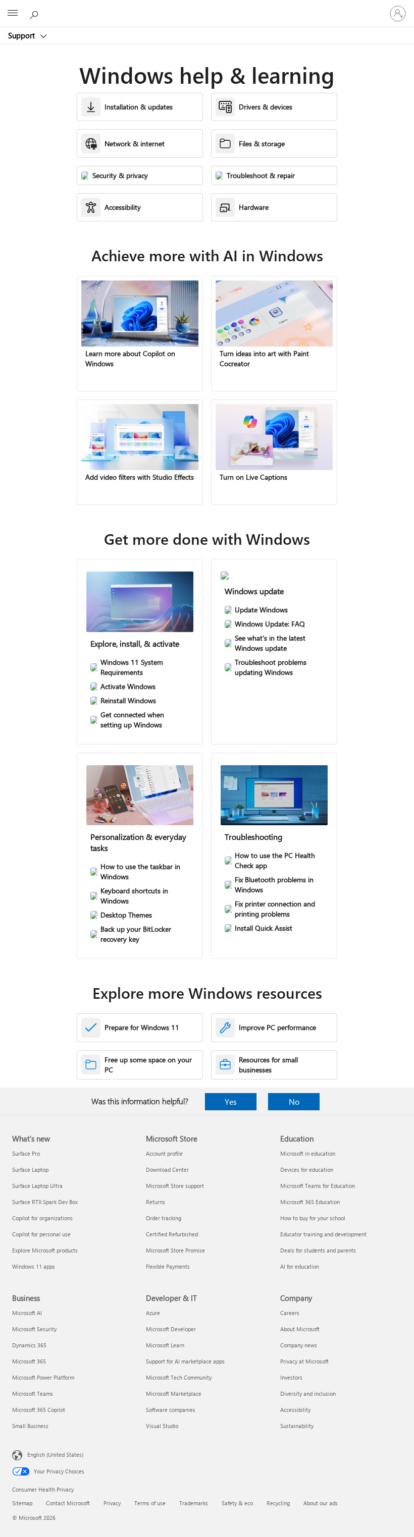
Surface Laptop (30, 1169)
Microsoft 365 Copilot (38, 1409)
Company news (298, 1345)
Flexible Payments (168, 1266)
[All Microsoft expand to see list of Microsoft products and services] (13, 14)
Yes (231, 1101)
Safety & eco (237, 1503)
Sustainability (297, 1426)
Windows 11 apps (33, 1266)
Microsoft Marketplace (173, 1393)
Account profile (164, 1153)
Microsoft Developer (171, 1329)
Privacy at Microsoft (304, 1361)
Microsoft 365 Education (310, 1202)
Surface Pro (26, 1153)
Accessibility (295, 1409)
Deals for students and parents (318, 1250)
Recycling (278, 1503)
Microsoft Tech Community (179, 1377)
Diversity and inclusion (308, 1393)
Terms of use (150, 1503)
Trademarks (193, 1503)
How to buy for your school (312, 1218)
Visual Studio (162, 1426)
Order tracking (163, 1218)
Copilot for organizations (42, 1218)
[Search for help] (35, 13)
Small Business (30, 1426)
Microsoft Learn (165, 1345)
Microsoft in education (307, 1153)
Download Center (167, 1169)
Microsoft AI (27, 1313)
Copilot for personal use (41, 1234)
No (294, 1101)
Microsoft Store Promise (175, 1250)
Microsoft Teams (32, 1393)
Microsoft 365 (29, 1361)
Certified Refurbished (172, 1234)
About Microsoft (300, 1329)
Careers (289, 1313)
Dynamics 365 (29, 1345)
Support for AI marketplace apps (185, 1361)
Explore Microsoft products (45, 1250)
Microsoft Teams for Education (317, 1185)
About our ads (320, 1503)
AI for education (299, 1266)
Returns (155, 1202)
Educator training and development (323, 1234)
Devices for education (306, 1169)
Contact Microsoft (68, 1503)
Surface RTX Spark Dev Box (45, 1202)
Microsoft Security (34, 1329)
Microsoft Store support (175, 1185)
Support (22, 35)
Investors (291, 1377)
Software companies (170, 1409)
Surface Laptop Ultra (37, 1185)
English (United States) (55, 1454)
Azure (153, 1313)
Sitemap (22, 1503)
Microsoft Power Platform (43, 1377)
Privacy (112, 1503)
